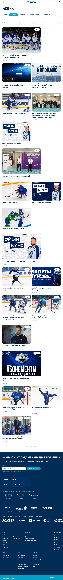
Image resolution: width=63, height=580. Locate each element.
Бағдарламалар (6, 560)
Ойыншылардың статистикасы (32, 536)
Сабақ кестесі (21, 559)
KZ (57, 2)
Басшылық (4, 536)
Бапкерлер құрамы (29, 538)
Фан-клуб (4, 542)
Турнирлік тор (16, 538)
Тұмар (3, 544)
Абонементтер (36, 557)
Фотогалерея (5, 557)
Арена (3, 546)
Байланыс (4, 540)
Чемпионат (16, 532)
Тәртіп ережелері (37, 562)
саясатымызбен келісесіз (8, 578)
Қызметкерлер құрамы (30, 540)
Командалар (21, 560)
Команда (27, 532)
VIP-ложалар (36, 564)
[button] (59, 22)
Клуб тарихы (5, 534)
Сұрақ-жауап (21, 568)
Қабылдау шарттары (23, 566)
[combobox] (10, 22)
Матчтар (15, 536)
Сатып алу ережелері (38, 560)
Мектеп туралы (21, 555)
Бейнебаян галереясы (7, 559)
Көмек (34, 566)
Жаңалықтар (5, 555)
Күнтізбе (15, 534)
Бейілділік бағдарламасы (39, 559)
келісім (13, 472)
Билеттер (35, 552)
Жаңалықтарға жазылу (33, 468)
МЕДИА (4, 552)
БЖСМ (19, 552)
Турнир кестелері (22, 564)
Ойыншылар (28, 534)
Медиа (19, 562)
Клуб (3, 532)
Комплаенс (5, 538)
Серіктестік (5, 547)
